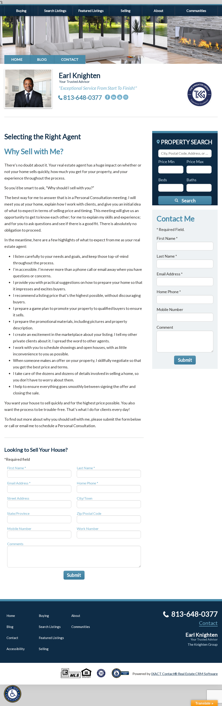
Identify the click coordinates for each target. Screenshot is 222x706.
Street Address (18, 498)
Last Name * (86, 468)
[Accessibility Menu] (13, 693)
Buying (21, 10)
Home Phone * (87, 483)
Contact (69, 59)
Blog (42, 59)
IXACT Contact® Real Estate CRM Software (184, 674)
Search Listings (55, 10)
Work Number (88, 528)
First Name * (16, 468)
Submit (74, 575)
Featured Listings (91, 10)
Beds (162, 179)
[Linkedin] (113, 97)
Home (17, 59)
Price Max (195, 161)
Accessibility (16, 649)
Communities (196, 10)
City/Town (84, 498)
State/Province (18, 513)
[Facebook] (107, 97)
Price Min (166, 161)
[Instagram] (125, 97)
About (158, 10)
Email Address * (19, 483)
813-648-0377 (83, 97)
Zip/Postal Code (89, 513)
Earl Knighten (79, 75)
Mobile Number (19, 528)
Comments (15, 544)
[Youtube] (119, 97)
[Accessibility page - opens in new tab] (122, 676)
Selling (126, 10)
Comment (165, 327)
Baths (191, 179)
